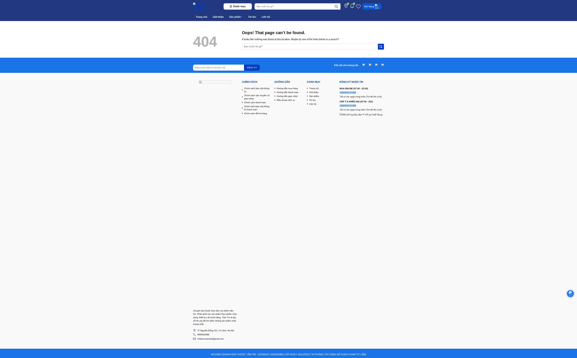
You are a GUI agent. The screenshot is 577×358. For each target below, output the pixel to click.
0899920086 (348, 92)
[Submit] (337, 6)
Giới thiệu (218, 17)
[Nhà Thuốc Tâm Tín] (207, 6)
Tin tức (252, 17)
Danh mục (239, 6)
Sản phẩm (235, 17)
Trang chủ (201, 17)
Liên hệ (266, 17)
